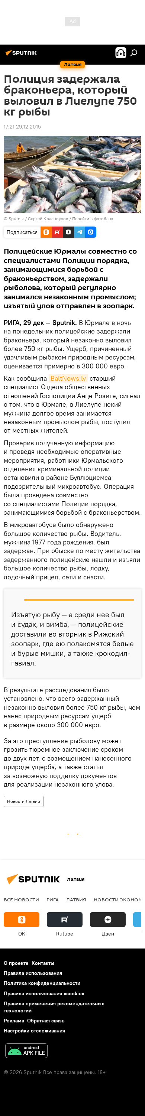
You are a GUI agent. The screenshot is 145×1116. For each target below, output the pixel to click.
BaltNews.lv (68, 378)
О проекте (16, 963)
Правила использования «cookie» (44, 993)
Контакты (43, 963)
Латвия (76, 899)
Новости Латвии (23, 801)
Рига (52, 899)
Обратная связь (45, 1020)
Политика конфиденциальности (42, 983)
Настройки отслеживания (34, 1030)
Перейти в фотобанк (92, 218)
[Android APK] (26, 1051)
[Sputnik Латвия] (22, 55)
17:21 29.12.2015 (22, 126)
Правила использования (33, 973)
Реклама (14, 1020)
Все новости (21, 899)
